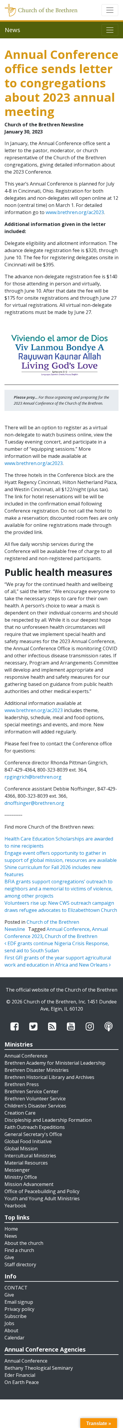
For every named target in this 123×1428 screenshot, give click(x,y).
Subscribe (15, 1316)
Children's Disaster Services (35, 1105)
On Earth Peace (21, 1382)
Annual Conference (68, 929)
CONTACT (15, 1287)
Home (11, 1229)
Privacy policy (19, 1309)
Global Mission (21, 1148)
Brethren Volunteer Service (35, 1098)
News (10, 1236)
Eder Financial (19, 1375)
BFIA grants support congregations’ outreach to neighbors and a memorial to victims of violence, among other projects (58, 888)
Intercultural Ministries (30, 1155)
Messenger (17, 1170)
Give (9, 1257)
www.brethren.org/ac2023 (75, 212)
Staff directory (20, 1264)
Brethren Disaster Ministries (36, 1070)
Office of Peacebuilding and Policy (41, 1191)
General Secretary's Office (33, 1134)
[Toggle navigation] (110, 10)
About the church (23, 1243)
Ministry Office (20, 1177)
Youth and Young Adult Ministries (42, 1198)
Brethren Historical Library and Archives (49, 1077)
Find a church (19, 1250)
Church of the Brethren (71, 936)
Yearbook (15, 1205)
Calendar (14, 1337)
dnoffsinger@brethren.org (34, 803)
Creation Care (20, 1113)
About (11, 1330)
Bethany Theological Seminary (38, 1368)
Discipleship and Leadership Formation (48, 1120)
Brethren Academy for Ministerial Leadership (54, 1063)
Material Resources (26, 1163)
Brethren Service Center (31, 1091)
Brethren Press (21, 1084)
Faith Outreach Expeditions (34, 1127)
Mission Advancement (28, 1184)
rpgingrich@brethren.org (32, 777)
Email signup (18, 1302)
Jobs (9, 1323)
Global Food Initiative (28, 1141)
